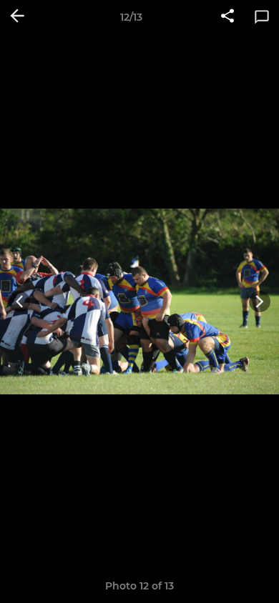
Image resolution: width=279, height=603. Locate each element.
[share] (227, 17)
